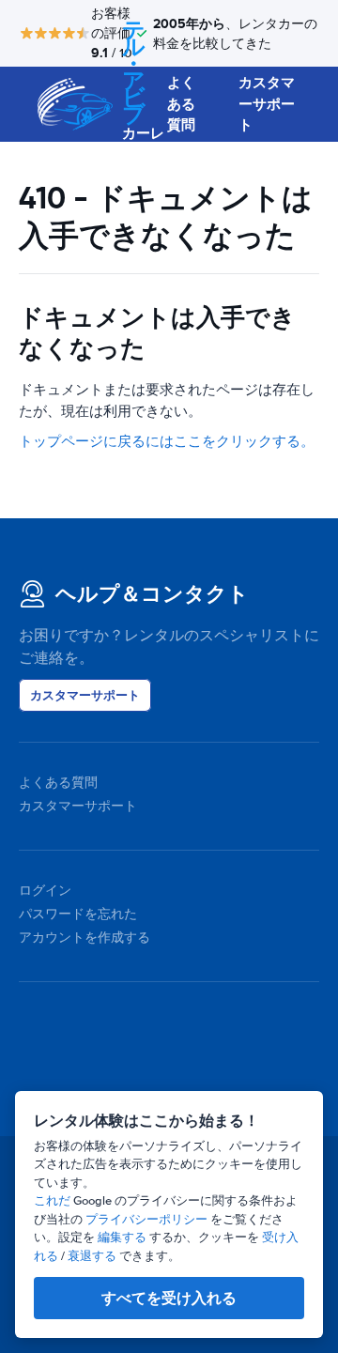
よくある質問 (181, 103)
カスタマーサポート (266, 103)
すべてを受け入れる (169, 1298)
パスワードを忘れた (78, 914)
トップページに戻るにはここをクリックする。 (167, 441)
